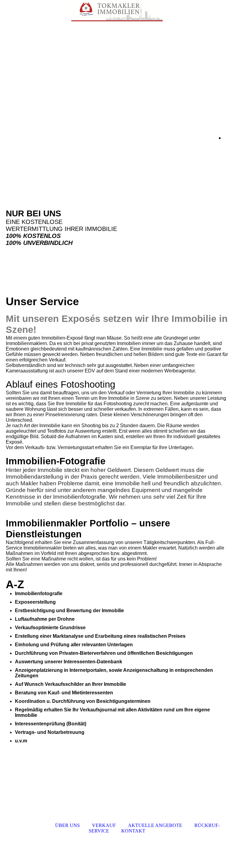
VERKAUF (104, 825)
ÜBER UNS (67, 825)
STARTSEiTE (29, 825)
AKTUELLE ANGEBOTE (155, 825)
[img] (117, 10)
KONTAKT (133, 830)
